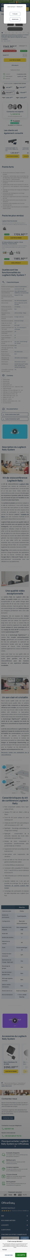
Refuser (4, 1249)
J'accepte (21, 1255)
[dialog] (15, 629)
